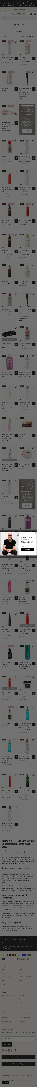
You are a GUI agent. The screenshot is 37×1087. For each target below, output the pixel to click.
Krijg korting (27, 549)
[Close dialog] (35, 533)
